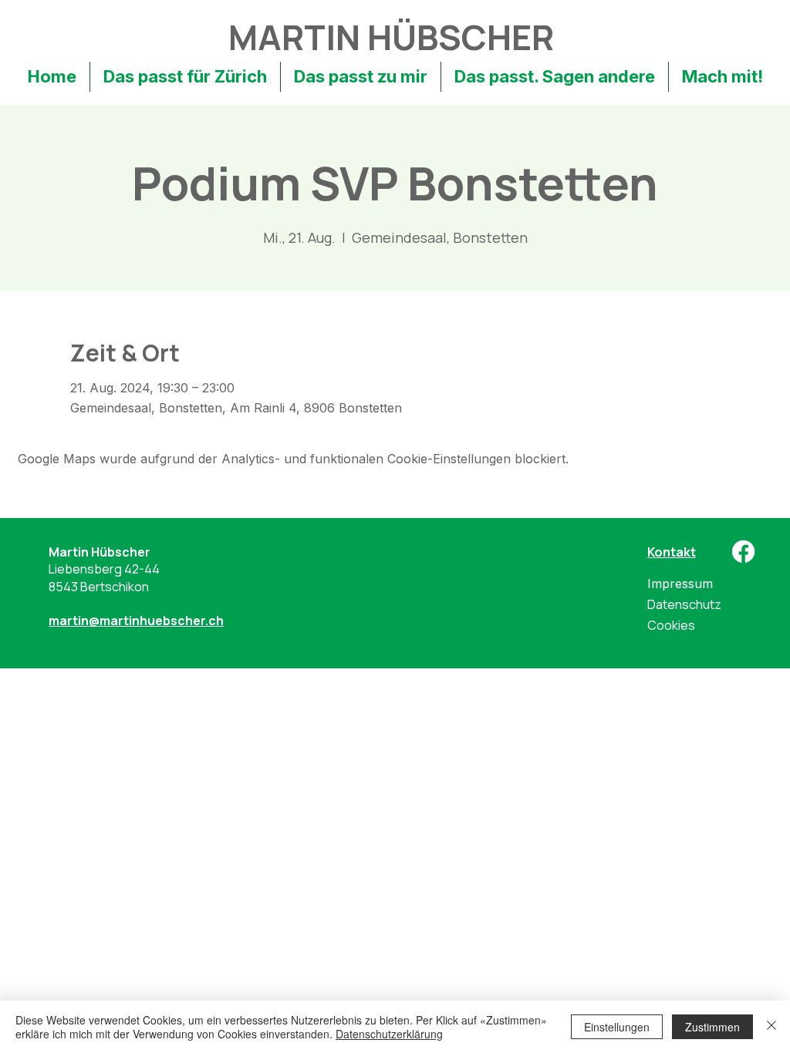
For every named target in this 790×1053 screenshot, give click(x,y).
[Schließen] (771, 1027)
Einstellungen (617, 1026)
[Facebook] (743, 552)
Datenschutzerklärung (389, 1033)
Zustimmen (712, 1026)
